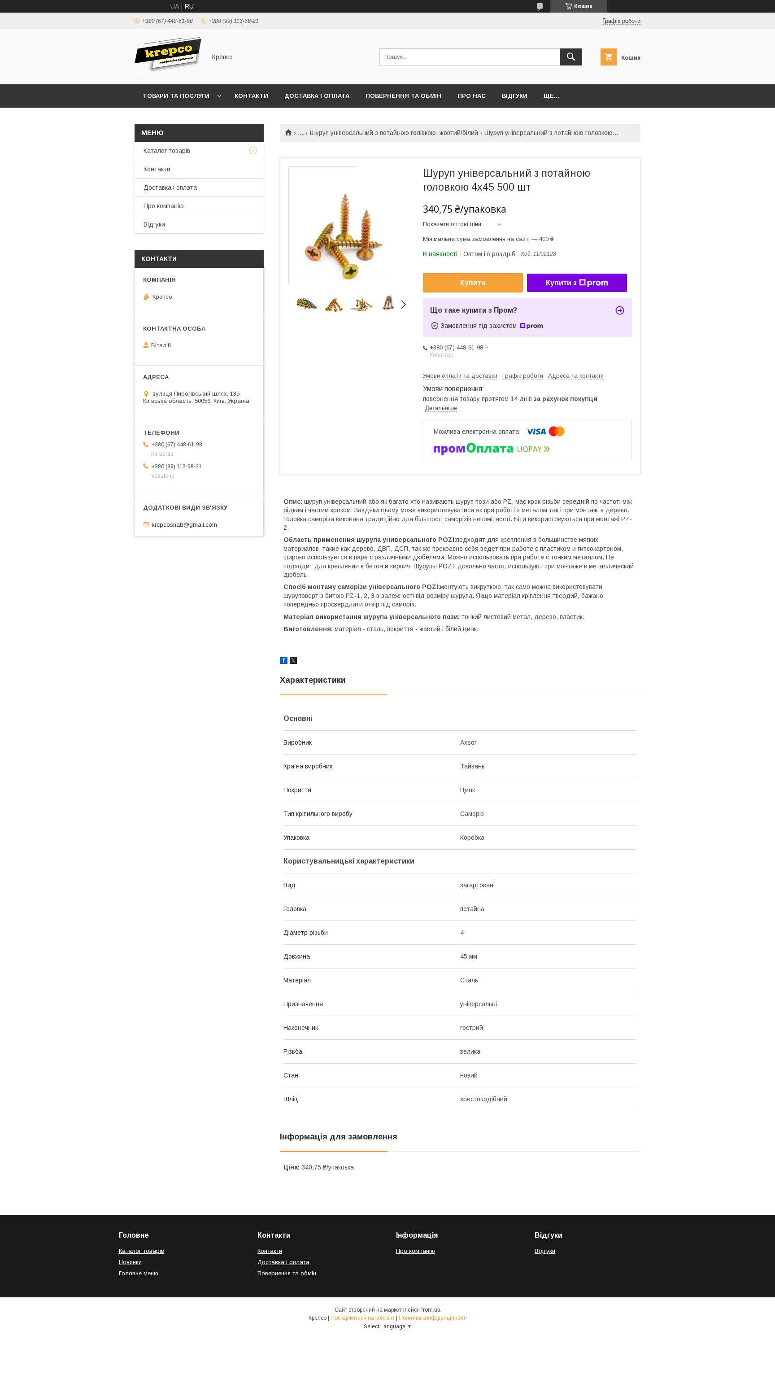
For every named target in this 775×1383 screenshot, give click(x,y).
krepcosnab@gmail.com (184, 524)
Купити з (561, 283)
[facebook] (283, 661)
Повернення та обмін (403, 95)
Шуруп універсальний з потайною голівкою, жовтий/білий (394, 132)
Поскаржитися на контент (363, 1318)
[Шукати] (571, 56)
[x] (293, 661)
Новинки (130, 1262)
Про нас (471, 95)
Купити (473, 283)
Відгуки (514, 95)
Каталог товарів (167, 150)
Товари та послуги (176, 95)
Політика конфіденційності (433, 1318)
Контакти (251, 95)
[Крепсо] (168, 72)
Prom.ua (429, 1310)
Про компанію (164, 205)
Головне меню (138, 1273)
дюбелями (428, 557)
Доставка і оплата (316, 95)
